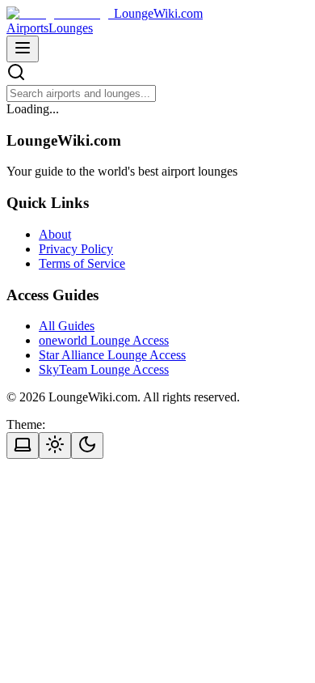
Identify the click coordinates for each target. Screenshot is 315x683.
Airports (27, 28)
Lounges (70, 28)
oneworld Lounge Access (104, 340)
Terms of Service (82, 263)
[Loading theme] (22, 445)
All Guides (66, 326)
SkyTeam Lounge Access (104, 369)
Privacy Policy (76, 249)
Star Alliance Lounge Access (112, 355)
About (55, 234)
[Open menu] (22, 49)
